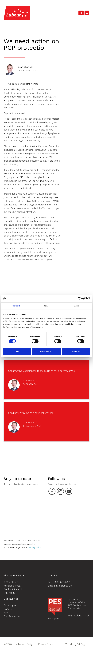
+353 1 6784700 (61, 582)
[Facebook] (51, 492)
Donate (8, 608)
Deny (17, 351)
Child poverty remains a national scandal (30, 413)
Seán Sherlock (25, 67)
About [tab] (77, 306)
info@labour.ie (64, 585)
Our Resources (12, 616)
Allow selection (46, 351)
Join (6, 612)
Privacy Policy (35, 547)
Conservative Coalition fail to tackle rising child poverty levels (41, 370)
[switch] (35, 341)
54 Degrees (83, 644)
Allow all (76, 351)
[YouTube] (68, 492)
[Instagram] (60, 492)
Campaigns (10, 605)
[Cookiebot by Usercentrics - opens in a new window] (79, 299)
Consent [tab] (16, 306)
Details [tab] (47, 306)
